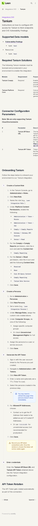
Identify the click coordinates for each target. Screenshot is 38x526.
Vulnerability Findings (13, 42)
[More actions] (35, 3)
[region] (19, 87)
